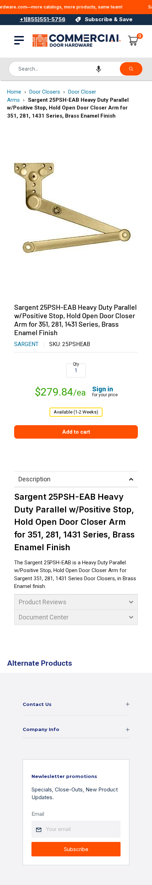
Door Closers (44, 92)
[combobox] (64, 69)
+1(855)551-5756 (42, 19)
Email (37, 813)
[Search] (131, 69)
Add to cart (76, 432)
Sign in (102, 389)
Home (14, 92)
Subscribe (76, 849)
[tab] (76, 479)
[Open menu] (19, 40)
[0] (133, 41)
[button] (98, 69)
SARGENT (26, 344)
